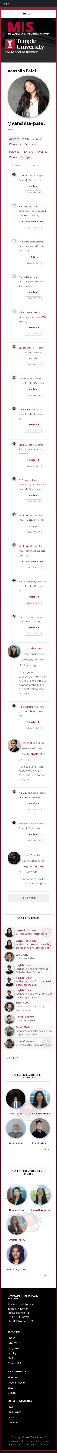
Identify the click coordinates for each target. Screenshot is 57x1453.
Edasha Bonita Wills (28, 445)
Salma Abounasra (26, 930)
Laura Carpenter (40, 1210)
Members (13, 1377)
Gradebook (14, 1422)
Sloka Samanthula (39, 1113)
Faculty (12, 1353)
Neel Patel (16, 1113)
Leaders (12, 1417)
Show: (15, 165)
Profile (25, 138)
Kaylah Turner (24, 965)
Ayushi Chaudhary (27, 582)
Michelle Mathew (32, 648)
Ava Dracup (28, 742)
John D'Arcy (22, 1002)
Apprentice (38, 1045)
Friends (15, 144)
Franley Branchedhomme (31, 206)
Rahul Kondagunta (27, 409)
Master (36, 934)
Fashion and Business (33, 221)
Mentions (27, 151)
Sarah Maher (16, 1143)
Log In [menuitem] (6, 3)
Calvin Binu (24, 175)
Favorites (41, 151)
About (11, 1337)
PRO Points (14, 1412)
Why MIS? (14, 1343)
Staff (10, 1358)
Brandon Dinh (39, 1143)
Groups (30, 144)
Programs (13, 1348)
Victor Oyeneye (25, 1041)
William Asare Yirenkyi (29, 312)
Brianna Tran (16, 1210)
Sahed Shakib (24, 1027)
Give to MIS (14, 1363)
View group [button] (33, 192)
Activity (14, 138)
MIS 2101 (39, 246)
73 (17, 1057)
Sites (36, 138)
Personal (14, 151)
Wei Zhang (22, 954)
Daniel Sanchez (26, 348)
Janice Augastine (16, 1269)
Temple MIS (28, 28)
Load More (28, 897)
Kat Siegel (23, 824)
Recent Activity (16, 1382)
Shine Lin (23, 617)
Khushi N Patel (16, 1240)
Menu (31, 14)
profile (19, 958)
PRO (10, 1406)
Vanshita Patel (25, 515)
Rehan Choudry (31, 855)
